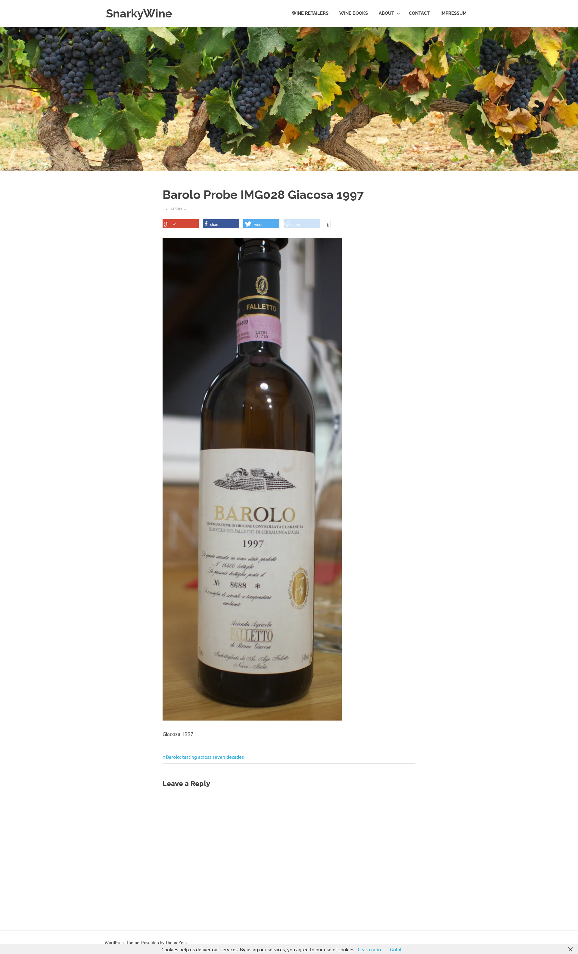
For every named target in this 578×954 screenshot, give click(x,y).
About (386, 13)
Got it (396, 949)
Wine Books (353, 13)
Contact (419, 13)
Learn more (370, 949)
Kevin (176, 208)
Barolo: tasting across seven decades (205, 757)
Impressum (453, 13)
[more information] (327, 224)
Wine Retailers (310, 13)
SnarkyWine (139, 13)
